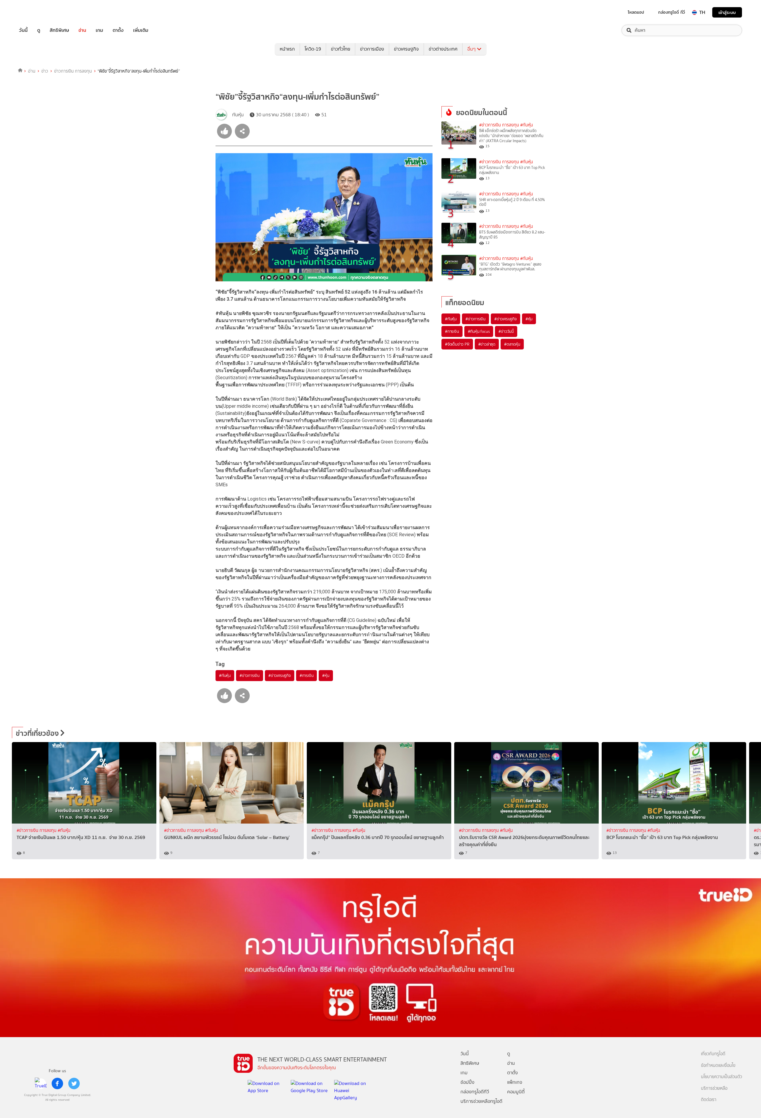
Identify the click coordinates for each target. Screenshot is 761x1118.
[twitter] (74, 1083)
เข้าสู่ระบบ (727, 12)
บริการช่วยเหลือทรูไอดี (481, 1101)
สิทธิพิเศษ (59, 30)
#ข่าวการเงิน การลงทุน (499, 125)
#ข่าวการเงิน (250, 675)
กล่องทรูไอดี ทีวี (671, 12)
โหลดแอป (636, 12)
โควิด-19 (313, 49)
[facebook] (57, 1083)
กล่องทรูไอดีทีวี (474, 1091)
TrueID (37, 12)
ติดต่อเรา (708, 1100)
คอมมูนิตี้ (516, 1091)
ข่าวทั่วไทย (340, 49)
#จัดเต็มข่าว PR (457, 344)
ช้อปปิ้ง (467, 1082)
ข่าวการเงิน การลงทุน (73, 71)
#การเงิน (307, 675)
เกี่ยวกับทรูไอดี (713, 1054)
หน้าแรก (287, 49)
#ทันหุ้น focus (479, 331)
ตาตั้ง (118, 30)
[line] (41, 1083)
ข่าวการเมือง (372, 49)
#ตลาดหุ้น (512, 344)
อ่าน (82, 30)
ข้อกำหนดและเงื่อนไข (718, 1065)
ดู (38, 30)
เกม (99, 30)
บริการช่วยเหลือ (714, 1088)
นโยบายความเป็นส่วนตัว (721, 1077)
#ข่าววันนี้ (506, 331)
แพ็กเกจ (514, 1082)
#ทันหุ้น (225, 675)
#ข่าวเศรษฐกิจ (279, 675)
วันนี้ (23, 30)
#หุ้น (325, 675)
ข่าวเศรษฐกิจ (406, 49)
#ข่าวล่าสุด (486, 344)
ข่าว (44, 71)
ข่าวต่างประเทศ (443, 49)
